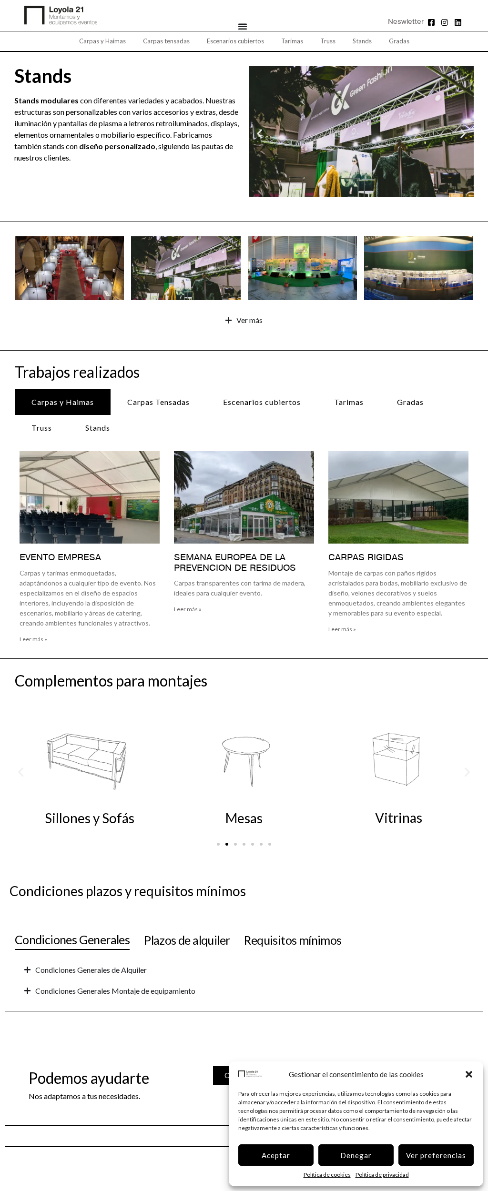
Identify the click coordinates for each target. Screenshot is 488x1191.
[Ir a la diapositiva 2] (226, 844)
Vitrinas (398, 817)
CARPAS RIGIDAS (366, 558)
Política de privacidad (382, 1174)
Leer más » (33, 639)
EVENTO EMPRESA (60, 558)
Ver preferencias (436, 1155)
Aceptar (276, 1155)
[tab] (63, 402)
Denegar (356, 1155)
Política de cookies (327, 1174)
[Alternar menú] (243, 26)
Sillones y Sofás (89, 818)
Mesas (244, 818)
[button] (469, 1074)
